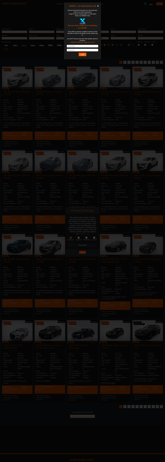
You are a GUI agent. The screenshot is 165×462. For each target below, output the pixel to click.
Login (83, 54)
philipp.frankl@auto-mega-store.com (82, 42)
